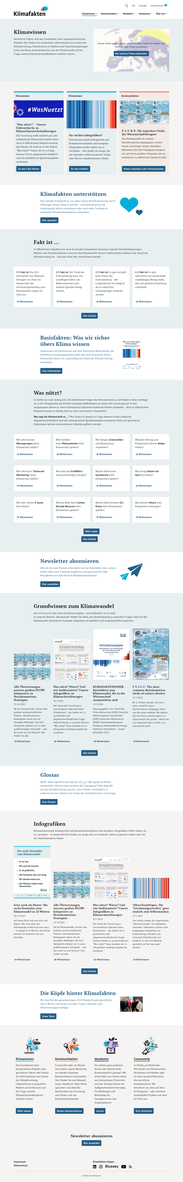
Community (144, 13)
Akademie (128, 13)
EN (133, 5)
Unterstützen (157, 5)
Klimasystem (45, 613)
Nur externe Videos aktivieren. (131, 53)
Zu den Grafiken (79, 168)
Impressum (20, 1161)
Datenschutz (21, 1165)
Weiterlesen (26, 301)
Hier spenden (49, 220)
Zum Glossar (49, 802)
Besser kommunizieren (69, 1111)
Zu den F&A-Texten (28, 168)
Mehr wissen (24, 1111)
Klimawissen (88, 13)
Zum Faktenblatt (51, 371)
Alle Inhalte (89, 315)
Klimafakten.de (95, 1176)
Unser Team (48, 1016)
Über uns (160, 13)
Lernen (100, 1111)
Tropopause (89, 785)
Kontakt (143, 5)
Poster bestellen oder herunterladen (144, 168)
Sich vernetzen (144, 1111)
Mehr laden (91, 531)
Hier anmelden (50, 584)
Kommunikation (109, 13)
